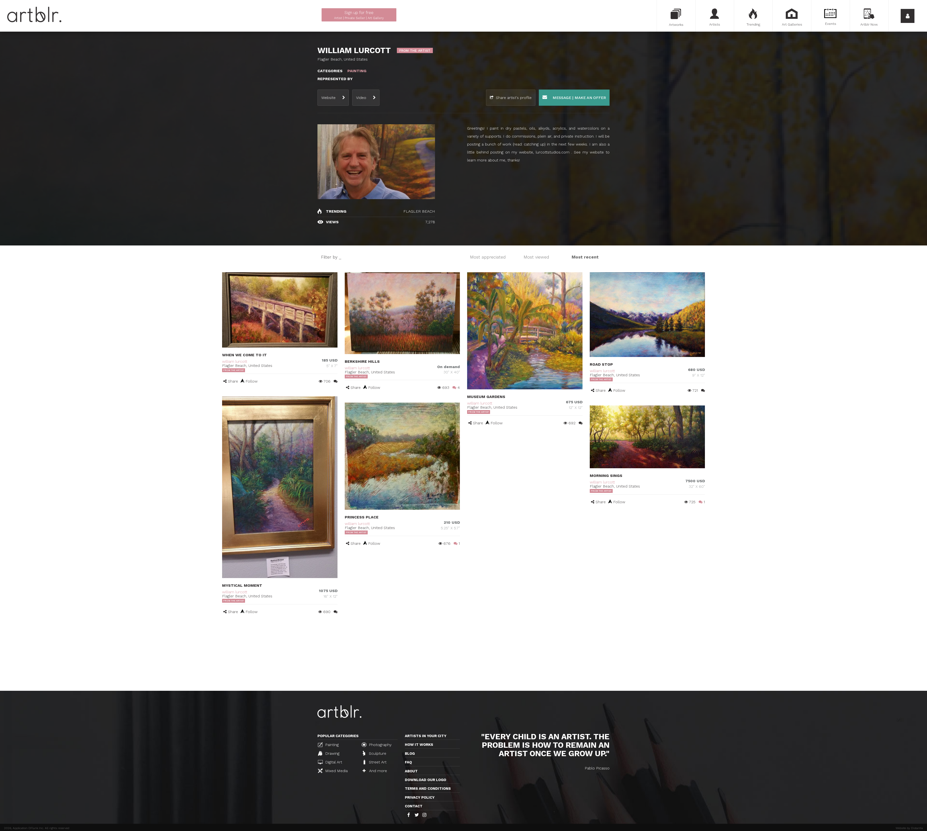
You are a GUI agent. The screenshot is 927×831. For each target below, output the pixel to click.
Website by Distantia (909, 828)
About (411, 771)
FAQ (408, 762)
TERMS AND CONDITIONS (428, 788)
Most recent (585, 256)
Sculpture (377, 753)
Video (361, 97)
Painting (331, 744)
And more (377, 770)
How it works (419, 744)
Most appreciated (488, 256)
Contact (413, 806)
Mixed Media (336, 770)
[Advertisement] (463, 654)
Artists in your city (425, 736)
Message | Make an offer (578, 97)
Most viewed (536, 256)
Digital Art (333, 762)
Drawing (331, 753)
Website (328, 97)
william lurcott (234, 361)
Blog (410, 753)
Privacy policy (420, 797)
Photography (380, 744)
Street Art (377, 762)
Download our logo (425, 780)
